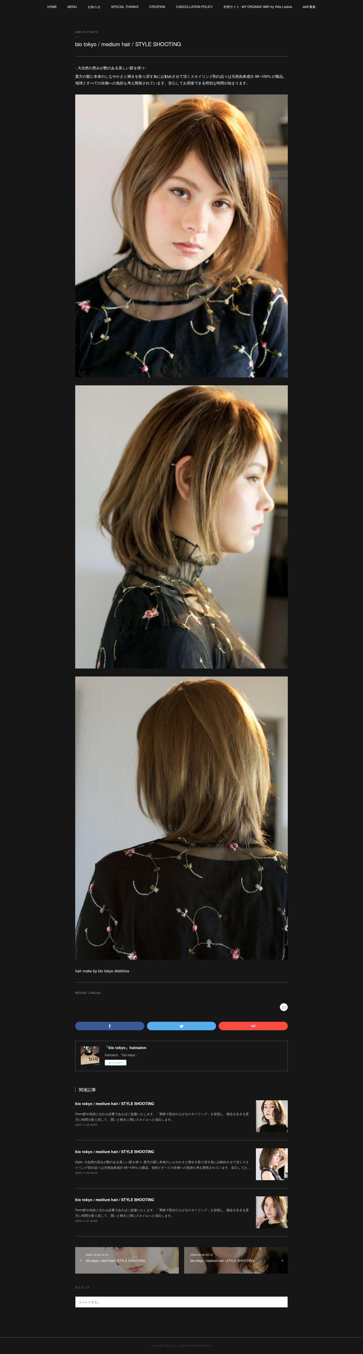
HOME (52, 6)
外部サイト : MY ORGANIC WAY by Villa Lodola (257, 6)
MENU (72, 6)
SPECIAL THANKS (124, 6)
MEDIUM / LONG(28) (88, 993)
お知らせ (94, 6)
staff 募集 (309, 6)
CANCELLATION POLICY (194, 6)
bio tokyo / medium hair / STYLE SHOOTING (114, 1103)
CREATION (157, 6)
